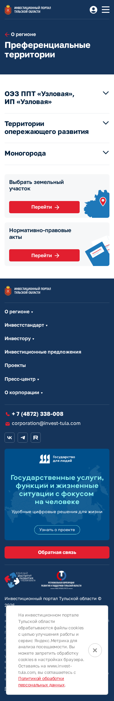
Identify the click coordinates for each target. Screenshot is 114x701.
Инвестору (18, 338)
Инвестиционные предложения (43, 352)
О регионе (17, 312)
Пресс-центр (20, 379)
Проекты (15, 365)
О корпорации (22, 392)
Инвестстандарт (24, 325)
